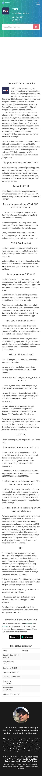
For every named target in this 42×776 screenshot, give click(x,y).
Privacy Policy (15, 759)
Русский (21, 768)
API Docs (32, 761)
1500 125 (19, 17)
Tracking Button (29, 759)
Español (19, 764)
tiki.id (17, 20)
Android (5, 626)
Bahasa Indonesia (32, 766)
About (29, 757)
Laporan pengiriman (14, 761)
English (6, 764)
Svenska (16, 766)
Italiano (22, 766)
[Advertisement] (21, 58)
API (26, 761)
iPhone (29, 623)
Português (26, 764)
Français (13, 764)
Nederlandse (7, 766)
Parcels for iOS (20, 730)
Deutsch (34, 764)
